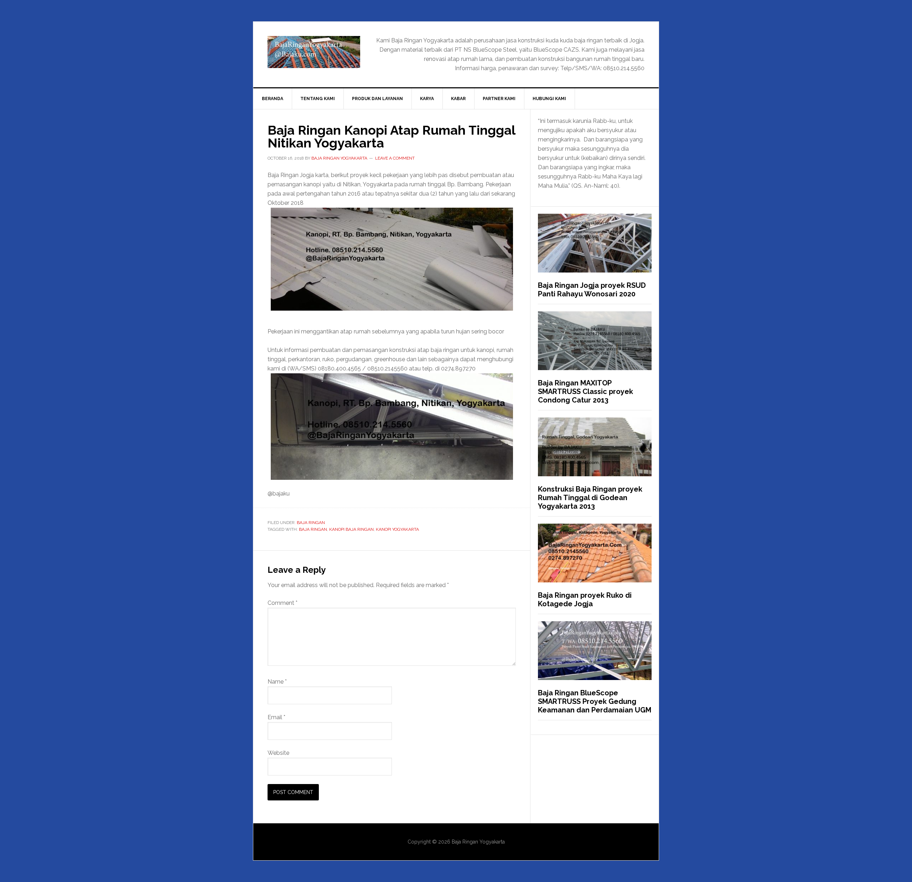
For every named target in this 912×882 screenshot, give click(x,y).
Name (277, 681)
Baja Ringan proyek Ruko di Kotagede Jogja (585, 599)
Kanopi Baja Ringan (351, 529)
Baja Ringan (311, 522)
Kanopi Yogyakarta (397, 529)
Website (278, 752)
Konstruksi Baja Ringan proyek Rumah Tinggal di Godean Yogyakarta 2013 (590, 497)
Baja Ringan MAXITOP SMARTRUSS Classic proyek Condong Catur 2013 (585, 391)
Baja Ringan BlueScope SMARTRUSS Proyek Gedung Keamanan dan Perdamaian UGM (594, 701)
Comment (282, 603)
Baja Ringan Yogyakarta (314, 52)
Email (276, 717)
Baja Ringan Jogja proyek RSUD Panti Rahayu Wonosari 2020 (592, 289)
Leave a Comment (395, 158)
